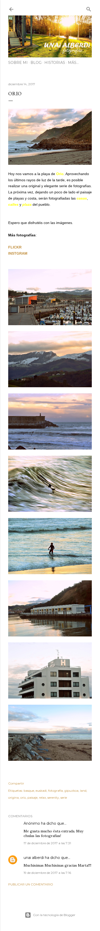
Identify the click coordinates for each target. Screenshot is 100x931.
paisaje (32, 797)
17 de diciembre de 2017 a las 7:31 (47, 843)
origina (13, 797)
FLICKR (15, 247)
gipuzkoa (71, 790)
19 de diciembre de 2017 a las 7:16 (47, 873)
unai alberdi (34, 857)
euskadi (41, 790)
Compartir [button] (16, 783)
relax (42, 797)
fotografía (55, 790)
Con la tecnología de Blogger (54, 915)
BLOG (36, 62)
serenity (53, 797)
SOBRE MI (18, 62)
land (83, 790)
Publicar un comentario (30, 884)
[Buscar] (89, 8)
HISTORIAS (54, 62)
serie (64, 797)
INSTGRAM (17, 253)
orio (23, 797)
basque (29, 790)
